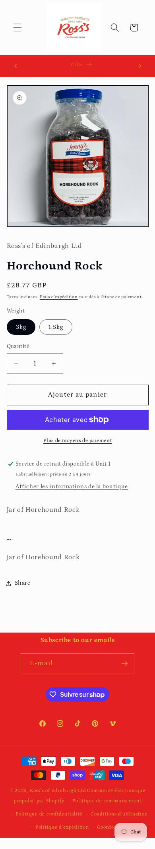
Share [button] (23, 583)
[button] (17, 27)
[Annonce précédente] (15, 66)
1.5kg (56, 327)
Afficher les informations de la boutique (71, 486)
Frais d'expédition (59, 297)
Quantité (18, 346)
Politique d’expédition (62, 827)
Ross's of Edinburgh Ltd (58, 790)
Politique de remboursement (106, 801)
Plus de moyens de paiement (77, 441)
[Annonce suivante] (140, 66)
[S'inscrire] (124, 663)
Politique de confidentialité (49, 814)
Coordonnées (112, 827)
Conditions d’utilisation (119, 814)
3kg (21, 327)
